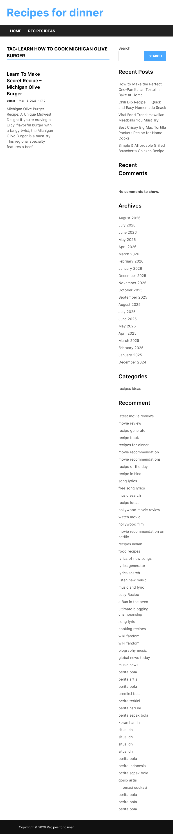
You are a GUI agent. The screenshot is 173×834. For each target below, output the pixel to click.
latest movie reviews (136, 416)
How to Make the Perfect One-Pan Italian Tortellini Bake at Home (140, 89)
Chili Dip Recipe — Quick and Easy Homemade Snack (142, 105)
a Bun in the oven (133, 601)
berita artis (127, 679)
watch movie (129, 517)
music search (129, 495)
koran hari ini (129, 722)
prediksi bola (129, 693)
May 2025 (127, 326)
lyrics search (129, 573)
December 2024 (132, 362)
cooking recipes (132, 628)
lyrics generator (131, 565)
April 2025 (127, 333)
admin (11, 100)
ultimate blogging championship (133, 612)
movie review (129, 423)
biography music (132, 650)
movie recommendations (139, 459)
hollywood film (131, 524)
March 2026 (128, 254)
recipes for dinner (133, 445)
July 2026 (127, 225)
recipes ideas (129, 388)
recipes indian (130, 544)
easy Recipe (128, 594)
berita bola (127, 672)
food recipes (129, 551)
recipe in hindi (130, 473)
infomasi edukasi (132, 787)
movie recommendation (138, 452)
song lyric (126, 621)
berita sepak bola (133, 715)
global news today (134, 657)
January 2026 (130, 268)
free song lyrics (131, 488)
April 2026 (127, 246)
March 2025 (128, 340)
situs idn (125, 729)
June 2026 (127, 232)
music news (128, 665)
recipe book (128, 437)
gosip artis (127, 780)
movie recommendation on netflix (141, 534)
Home (15, 31)
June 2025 (127, 319)
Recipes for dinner (55, 12)
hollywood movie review (139, 509)
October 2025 (130, 290)
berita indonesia (132, 765)
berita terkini (129, 701)
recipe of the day (133, 466)
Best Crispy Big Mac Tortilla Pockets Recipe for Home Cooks (142, 132)
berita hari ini (129, 708)
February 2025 (130, 347)
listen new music (132, 580)
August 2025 (129, 304)
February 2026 (130, 261)
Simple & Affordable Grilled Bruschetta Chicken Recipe (141, 148)
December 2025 (132, 275)
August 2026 (129, 218)
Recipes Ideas (41, 31)
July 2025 (127, 311)
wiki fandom (128, 636)
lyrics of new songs (135, 558)
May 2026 (127, 239)
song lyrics (127, 481)
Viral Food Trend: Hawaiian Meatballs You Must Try (141, 117)
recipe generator (132, 430)
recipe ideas (128, 502)
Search (124, 48)
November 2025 (132, 283)
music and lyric (131, 587)
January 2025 (130, 355)
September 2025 (132, 297)
